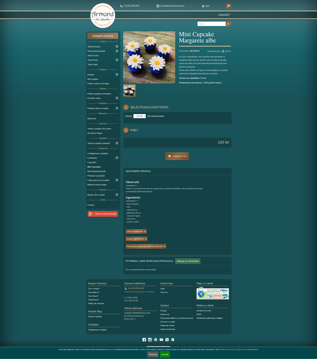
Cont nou (164, 292)
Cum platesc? (93, 292)
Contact (224, 15)
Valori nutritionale (135, 231)
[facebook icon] (144, 339)
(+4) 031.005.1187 (136, 288)
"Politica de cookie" (226, 349)
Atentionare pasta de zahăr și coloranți (145, 246)
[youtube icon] (161, 339)
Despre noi (164, 314)
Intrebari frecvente (204, 311)
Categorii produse (102, 35)
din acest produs (155, 116)
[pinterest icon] (155, 339)
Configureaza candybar (97, 153)
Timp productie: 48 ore (219, 51)
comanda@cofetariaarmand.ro (172, 6)
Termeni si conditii (167, 322)
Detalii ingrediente (135, 239)
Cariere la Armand (167, 329)
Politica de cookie (167, 325)
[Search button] (228, 24)
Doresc (129, 116)
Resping (153, 354)
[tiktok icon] (172, 339)
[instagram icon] (150, 339)
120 (221, 142)
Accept (164, 354)
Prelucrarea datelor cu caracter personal (176, 318)
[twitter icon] (167, 339)
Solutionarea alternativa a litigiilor (210, 318)
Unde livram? (93, 300)
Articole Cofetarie (95, 317)
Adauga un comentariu (188, 261)
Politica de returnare (96, 303)
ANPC (199, 314)
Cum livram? (93, 296)
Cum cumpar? (94, 288)
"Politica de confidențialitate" (247, 349)
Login (207, 6)
